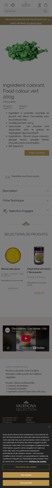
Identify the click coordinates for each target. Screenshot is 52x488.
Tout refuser (26, 475)
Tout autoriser (26, 483)
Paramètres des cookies (26, 467)
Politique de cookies (37, 461)
